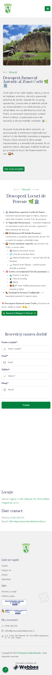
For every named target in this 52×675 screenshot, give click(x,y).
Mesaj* (5, 383)
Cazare (5, 566)
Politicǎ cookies (8, 596)
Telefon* (6, 369)
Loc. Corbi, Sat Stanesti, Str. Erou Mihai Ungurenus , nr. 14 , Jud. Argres (27, 637)
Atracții (4, 575)
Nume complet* (10, 342)
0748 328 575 (17, 517)
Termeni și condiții (9, 592)
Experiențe (6, 579)
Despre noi (6, 570)
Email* (5, 356)
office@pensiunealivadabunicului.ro (27, 521)
